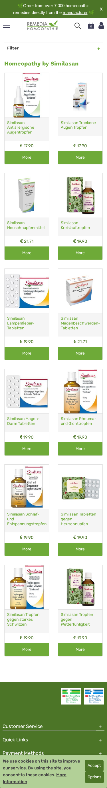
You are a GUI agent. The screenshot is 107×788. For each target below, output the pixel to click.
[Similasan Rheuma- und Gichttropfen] (80, 391)
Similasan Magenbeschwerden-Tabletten (80, 323)
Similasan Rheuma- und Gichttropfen (78, 421)
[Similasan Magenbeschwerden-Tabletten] (80, 291)
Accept (94, 765)
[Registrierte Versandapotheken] (71, 696)
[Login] (101, 25)
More (26, 157)
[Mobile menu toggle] (6, 26)
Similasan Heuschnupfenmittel (26, 225)
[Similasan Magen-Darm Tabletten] (27, 391)
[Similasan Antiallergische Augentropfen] (27, 95)
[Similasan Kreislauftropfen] (80, 195)
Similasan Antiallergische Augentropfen (20, 127)
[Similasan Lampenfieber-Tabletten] (27, 291)
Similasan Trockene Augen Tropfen (78, 125)
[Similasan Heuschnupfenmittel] (27, 195)
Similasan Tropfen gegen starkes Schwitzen (23, 619)
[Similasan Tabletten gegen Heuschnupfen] (80, 487)
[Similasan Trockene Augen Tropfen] (80, 95)
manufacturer (75, 12)
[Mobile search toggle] (78, 26)
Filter (13, 48)
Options (94, 777)
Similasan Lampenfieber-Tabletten (20, 323)
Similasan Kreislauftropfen (75, 225)
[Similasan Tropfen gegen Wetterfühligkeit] (80, 587)
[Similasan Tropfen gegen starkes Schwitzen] (27, 587)
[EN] (42, 25)
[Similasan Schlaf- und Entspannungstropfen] (27, 487)
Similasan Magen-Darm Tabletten (23, 421)
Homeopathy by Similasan (41, 63)
